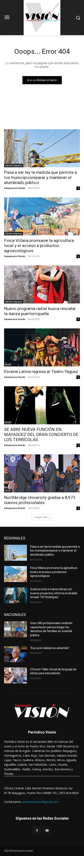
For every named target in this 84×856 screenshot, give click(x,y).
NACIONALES (15, 614)
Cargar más (40, 517)
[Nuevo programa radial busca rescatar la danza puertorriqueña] (42, 284)
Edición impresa (13, 165)
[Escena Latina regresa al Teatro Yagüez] (42, 347)
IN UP (8, 364)
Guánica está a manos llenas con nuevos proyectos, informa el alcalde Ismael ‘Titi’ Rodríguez (53, 593)
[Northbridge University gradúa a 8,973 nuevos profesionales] (42, 473)
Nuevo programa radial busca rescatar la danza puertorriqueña (40, 311)
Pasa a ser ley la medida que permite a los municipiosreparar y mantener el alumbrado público (40, 177)
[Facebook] (37, 831)
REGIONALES (14, 538)
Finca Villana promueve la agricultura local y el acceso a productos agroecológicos (39, 245)
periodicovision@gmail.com (40, 802)
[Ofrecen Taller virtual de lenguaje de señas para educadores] (15, 675)
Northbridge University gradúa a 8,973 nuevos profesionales (39, 500)
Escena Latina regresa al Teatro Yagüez (41, 371)
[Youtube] (47, 831)
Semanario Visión (14, 188)
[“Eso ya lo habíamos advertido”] (15, 654)
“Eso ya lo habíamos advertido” (50, 648)
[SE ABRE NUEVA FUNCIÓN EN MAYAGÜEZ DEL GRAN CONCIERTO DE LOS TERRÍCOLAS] (42, 405)
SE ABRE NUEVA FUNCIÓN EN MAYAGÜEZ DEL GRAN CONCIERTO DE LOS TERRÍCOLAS (41, 434)
